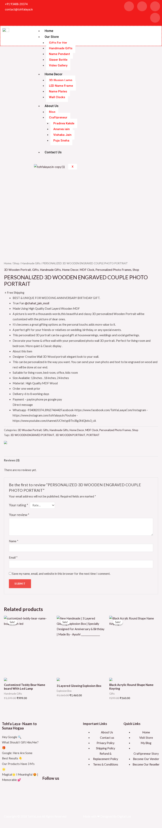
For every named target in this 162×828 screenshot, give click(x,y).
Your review (19, 515)
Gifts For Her (58, 43)
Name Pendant (59, 54)
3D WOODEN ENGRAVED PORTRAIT (32, 435)
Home (49, 31)
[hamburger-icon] (155, 29)
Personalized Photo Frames (113, 269)
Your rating (18, 505)
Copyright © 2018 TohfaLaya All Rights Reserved (35, 816)
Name (13, 541)
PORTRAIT (93, 435)
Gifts (35, 269)
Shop (16, 263)
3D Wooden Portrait (17, 269)
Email (13, 557)
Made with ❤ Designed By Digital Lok (107, 816)
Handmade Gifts (60, 48)
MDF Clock (87, 269)
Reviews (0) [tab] (12, 460)
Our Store (52, 37)
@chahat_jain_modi (37, 303)
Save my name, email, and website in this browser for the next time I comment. (61, 573)
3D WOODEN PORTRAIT (70, 435)
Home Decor (70, 269)
